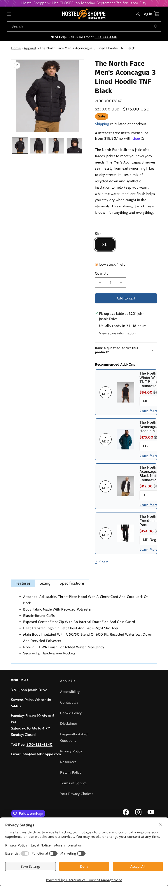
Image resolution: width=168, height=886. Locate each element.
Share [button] (103, 562)
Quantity (101, 273)
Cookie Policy (71, 713)
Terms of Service (73, 783)
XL (104, 244)
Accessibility (70, 692)
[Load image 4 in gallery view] (74, 146)
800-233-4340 (105, 37)
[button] (9, 14)
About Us (67, 681)
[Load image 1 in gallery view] (20, 146)
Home (16, 48)
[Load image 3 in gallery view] (56, 146)
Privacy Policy (71, 751)
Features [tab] (23, 583)
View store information (117, 333)
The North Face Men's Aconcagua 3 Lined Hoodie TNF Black (87, 48)
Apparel (30, 48)
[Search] (156, 26)
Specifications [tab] (72, 583)
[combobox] (84, 26)
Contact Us (69, 702)
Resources (68, 762)
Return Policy (70, 772)
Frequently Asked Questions (74, 737)
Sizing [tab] (45, 583)
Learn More (149, 411)
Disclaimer (68, 723)
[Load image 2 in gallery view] (38, 146)
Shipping (102, 124)
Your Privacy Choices (76, 794)
